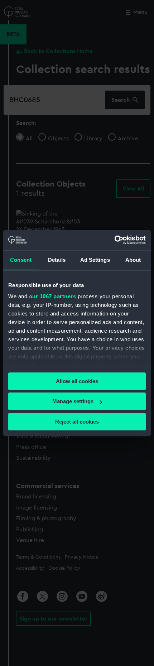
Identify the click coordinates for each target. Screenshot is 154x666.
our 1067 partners (52, 296)
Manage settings (72, 401)
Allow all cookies (77, 381)
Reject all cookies (77, 422)
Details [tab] (57, 260)
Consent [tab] (21, 260)
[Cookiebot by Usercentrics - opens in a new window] (114, 240)
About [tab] (133, 260)
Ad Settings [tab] (95, 260)
